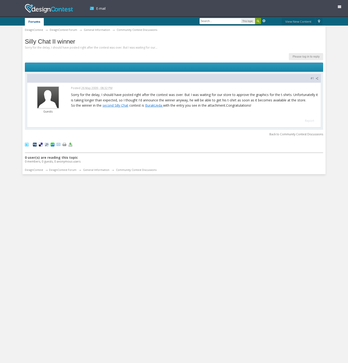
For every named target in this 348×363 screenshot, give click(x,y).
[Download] (70, 144)
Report (309, 121)
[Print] (64, 144)
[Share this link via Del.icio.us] (41, 144)
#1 (313, 78)
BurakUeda (154, 105)
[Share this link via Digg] (35, 144)
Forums (34, 21)
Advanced (264, 21)
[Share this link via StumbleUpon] (52, 144)
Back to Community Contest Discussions (296, 134)
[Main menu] (341, 8)
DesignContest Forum (62, 170)
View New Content (298, 21)
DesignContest (49, 8)
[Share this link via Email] (58, 144)
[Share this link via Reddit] (47, 144)
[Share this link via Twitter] (27, 144)
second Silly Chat (115, 105)
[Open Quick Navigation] (319, 22)
